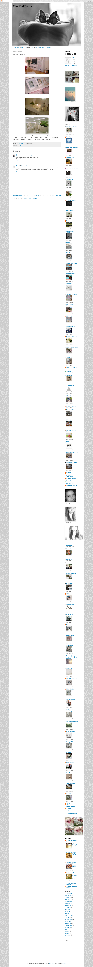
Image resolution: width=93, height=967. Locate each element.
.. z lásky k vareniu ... (71, 862)
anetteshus (69, 811)
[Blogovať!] (28, 143)
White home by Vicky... (72, 368)
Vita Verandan (70, 594)
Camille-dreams (22, 6)
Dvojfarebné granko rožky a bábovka (75, 866)
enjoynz (51, 963)
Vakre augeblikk (70, 731)
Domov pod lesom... (71, 158)
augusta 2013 (68, 898)
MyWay (68, 243)
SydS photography (71, 406)
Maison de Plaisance (71, 337)
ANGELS (68, 473)
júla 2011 (67, 929)
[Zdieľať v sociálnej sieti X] (30, 143)
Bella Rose (69, 253)
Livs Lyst (68, 549)
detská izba (16, 47)
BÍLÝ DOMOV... (70, 316)
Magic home (69, 221)
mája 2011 (67, 933)
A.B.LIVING (69, 284)
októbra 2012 (68, 905)
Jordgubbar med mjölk (72, 721)
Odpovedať (19, 161)
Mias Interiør (69, 625)
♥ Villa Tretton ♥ (70, 604)
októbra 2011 (68, 923)
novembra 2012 (69, 903)
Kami (17, 166)
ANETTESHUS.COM (71, 813)
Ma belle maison (70, 326)
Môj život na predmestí (72, 347)
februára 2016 (68, 896)
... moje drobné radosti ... (72, 168)
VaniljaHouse (69, 583)
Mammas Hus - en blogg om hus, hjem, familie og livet (71, 657)
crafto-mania (69, 357)
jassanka (68, 371)
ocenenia (49, 47)
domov (24, 47)
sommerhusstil (70, 635)
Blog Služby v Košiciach (72, 873)
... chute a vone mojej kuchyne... (71, 841)
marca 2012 (67, 913)
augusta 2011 (68, 927)
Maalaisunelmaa (70, 699)
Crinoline (68, 752)
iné (36, 47)
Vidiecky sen (69, 137)
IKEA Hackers (69, 442)
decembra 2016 (68, 894)
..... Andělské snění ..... (72, 385)
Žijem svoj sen (69, 483)
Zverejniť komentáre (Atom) (30, 198)
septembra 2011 (69, 925)
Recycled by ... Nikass (71, 462)
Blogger (64, 963)
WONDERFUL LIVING (72, 452)
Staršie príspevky (56, 196)
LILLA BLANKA (70, 689)
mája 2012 (67, 909)
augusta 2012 (68, 907)
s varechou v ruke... (71, 852)
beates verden (69, 563)
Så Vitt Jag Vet (69, 614)
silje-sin (68, 804)
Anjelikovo (69, 375)
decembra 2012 (68, 902)
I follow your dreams (71, 263)
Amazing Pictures (70, 783)
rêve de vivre (69, 190)
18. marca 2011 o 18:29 (26, 166)
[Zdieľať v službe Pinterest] (32, 143)
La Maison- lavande (71, 479)
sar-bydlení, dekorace (72, 147)
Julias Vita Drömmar (71, 679)
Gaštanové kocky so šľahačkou (75, 844)
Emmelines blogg (70, 762)
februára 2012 (68, 915)
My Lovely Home (70, 410)
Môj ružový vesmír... (71, 294)
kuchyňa (41, 47)
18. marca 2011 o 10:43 (26, 155)
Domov (37, 196)
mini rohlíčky (74, 854)
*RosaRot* (69, 808)
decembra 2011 (68, 919)
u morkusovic (69, 179)
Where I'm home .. (71, 396)
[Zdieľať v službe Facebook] (31, 143)
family (32, 47)
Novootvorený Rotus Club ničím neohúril (75, 876)
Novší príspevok (17, 196)
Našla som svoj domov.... (70, 231)
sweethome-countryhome (69, 476)
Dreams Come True (71, 573)
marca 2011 (67, 937)
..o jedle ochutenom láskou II (71, 883)
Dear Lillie (69, 545)
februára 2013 (68, 899)
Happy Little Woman (71, 486)
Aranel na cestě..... (71, 200)
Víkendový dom (70, 210)
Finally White (69, 742)
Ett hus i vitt (69, 559)
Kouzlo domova (70, 481)
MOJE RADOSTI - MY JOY (71, 431)
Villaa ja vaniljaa (70, 806)
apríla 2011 (67, 935)
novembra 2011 (68, 921)
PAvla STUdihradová (71, 127)
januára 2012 (68, 917)
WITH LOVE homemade (69, 305)
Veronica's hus (70, 773)
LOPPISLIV (69, 668)
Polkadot (68, 793)
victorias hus (69, 645)
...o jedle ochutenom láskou (71, 887)
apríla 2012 (67, 911)
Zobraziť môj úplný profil (71, 65)
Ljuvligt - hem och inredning (70, 710)
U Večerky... (69, 420)
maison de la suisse (71, 274)
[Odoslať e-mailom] (27, 143)
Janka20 (18, 155)
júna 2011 (67, 931)
